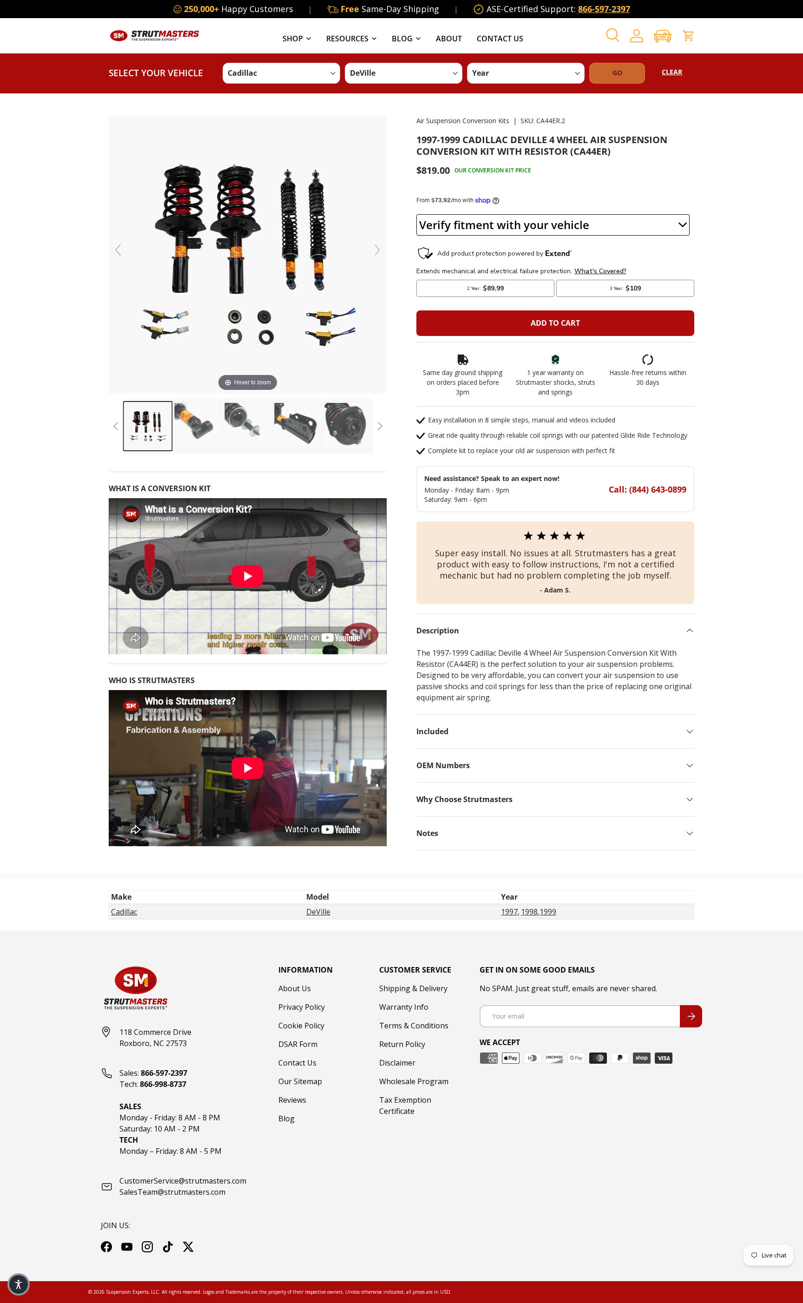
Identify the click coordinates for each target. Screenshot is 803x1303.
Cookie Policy (301, 1025)
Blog (402, 38)
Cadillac (124, 912)
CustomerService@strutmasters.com (182, 1181)
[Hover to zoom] (248, 254)
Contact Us (500, 38)
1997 (509, 912)
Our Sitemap (300, 1081)
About (449, 38)
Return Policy (402, 1044)
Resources (347, 38)
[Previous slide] (118, 250)
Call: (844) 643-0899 (647, 489)
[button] (662, 36)
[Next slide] (377, 250)
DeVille (318, 912)
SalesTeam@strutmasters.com (172, 1192)
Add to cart (555, 323)
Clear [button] (672, 71)
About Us (294, 988)
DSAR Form (297, 1044)
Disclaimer (397, 1063)
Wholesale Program (413, 1081)
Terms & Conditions (413, 1025)
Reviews (292, 1100)
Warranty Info (403, 1007)
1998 (529, 912)
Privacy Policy (301, 1007)
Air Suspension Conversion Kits (462, 120)
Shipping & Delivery (413, 988)
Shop (293, 38)
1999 (548, 912)
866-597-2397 (604, 8)
